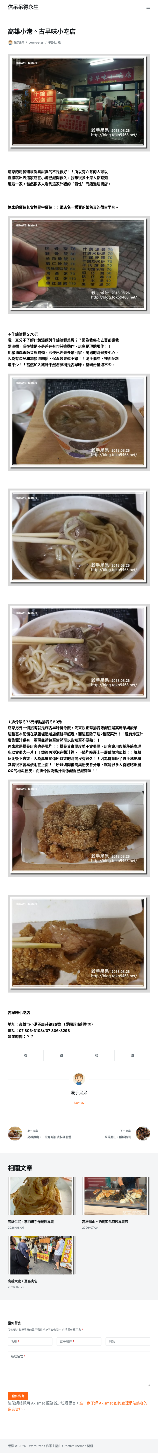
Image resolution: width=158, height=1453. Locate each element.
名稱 (15, 1341)
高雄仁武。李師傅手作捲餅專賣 (31, 1222)
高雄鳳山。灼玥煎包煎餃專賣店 (105, 1222)
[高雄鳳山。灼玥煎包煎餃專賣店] (116, 1196)
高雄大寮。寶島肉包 (22, 1281)
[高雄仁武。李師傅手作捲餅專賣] (42, 1196)
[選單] (148, 7)
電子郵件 (67, 1341)
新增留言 (18, 1356)
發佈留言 (18, 1396)
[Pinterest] (97, 1055)
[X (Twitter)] (61, 1055)
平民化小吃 (54, 42)
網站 (112, 1341)
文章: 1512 (79, 1102)
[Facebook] (26, 1055)
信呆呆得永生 (23, 7)
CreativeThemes (74, 1446)
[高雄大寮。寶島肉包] (42, 1255)
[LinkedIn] (132, 1055)
